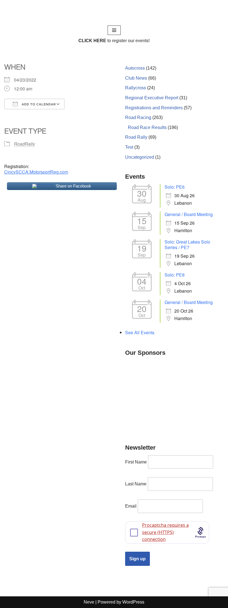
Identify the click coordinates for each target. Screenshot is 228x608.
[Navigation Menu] (114, 30)
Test (129, 147)
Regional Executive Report (151, 97)
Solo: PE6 (175, 187)
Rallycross (135, 87)
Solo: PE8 (175, 275)
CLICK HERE (92, 40)
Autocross (135, 68)
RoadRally (24, 144)
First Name (136, 462)
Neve (89, 602)
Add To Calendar (38, 104)
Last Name (136, 484)
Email (131, 506)
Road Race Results (147, 127)
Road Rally (136, 137)
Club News (136, 78)
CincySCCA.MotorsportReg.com (36, 172)
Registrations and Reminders (154, 107)
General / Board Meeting (189, 214)
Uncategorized (139, 157)
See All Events (139, 332)
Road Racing (138, 117)
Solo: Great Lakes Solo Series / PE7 (187, 244)
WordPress (133, 602)
